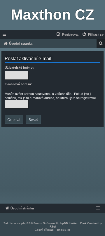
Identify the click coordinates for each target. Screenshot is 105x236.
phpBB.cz (63, 229)
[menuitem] (92, 34)
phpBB (26, 223)
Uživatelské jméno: (19, 67)
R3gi (53, 226)
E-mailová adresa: (18, 84)
